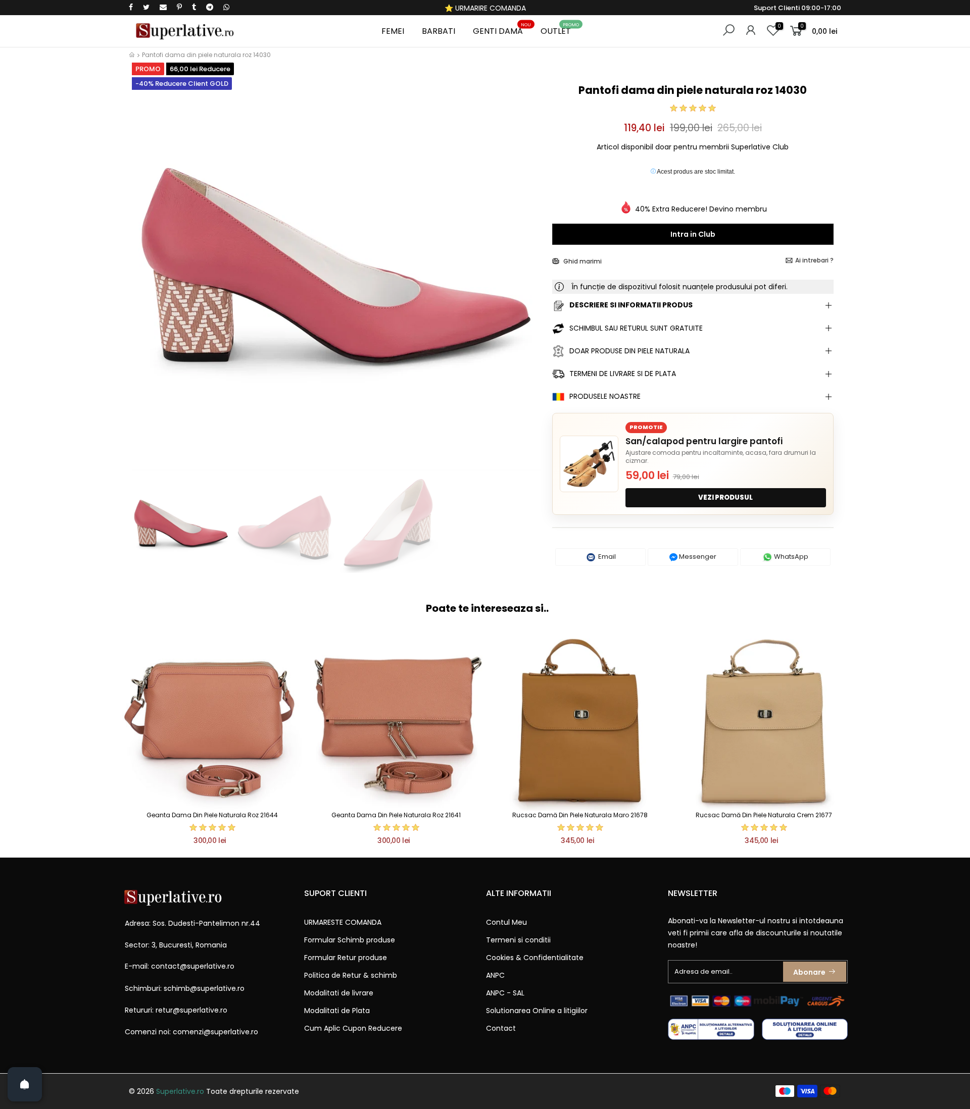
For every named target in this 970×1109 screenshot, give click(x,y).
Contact (501, 1028)
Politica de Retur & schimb (350, 975)
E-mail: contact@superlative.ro (179, 966)
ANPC (495, 975)
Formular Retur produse (345, 958)
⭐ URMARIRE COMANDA (485, 8)
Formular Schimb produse (349, 940)
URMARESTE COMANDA (342, 922)
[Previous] (146, 276)
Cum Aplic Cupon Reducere (353, 1028)
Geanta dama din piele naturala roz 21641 (396, 815)
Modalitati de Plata (337, 1011)
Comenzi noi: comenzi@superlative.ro (191, 1032)
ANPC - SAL (505, 993)
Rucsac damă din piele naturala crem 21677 (764, 815)
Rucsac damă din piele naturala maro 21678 (580, 815)
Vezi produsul (725, 497)
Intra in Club (692, 234)
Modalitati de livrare (338, 993)
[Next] (527, 276)
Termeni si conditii (518, 940)
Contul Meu (506, 922)
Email (606, 556)
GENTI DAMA (502, 29)
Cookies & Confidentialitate (535, 958)
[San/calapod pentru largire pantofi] (589, 464)
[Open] (25, 1084)
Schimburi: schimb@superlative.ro (185, 988)
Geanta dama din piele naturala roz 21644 (212, 815)
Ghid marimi (582, 261)
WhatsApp (790, 556)
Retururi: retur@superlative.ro (176, 1010)
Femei (392, 31)
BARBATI (438, 31)
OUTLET (560, 29)
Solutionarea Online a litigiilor (537, 1011)
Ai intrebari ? (814, 260)
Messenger (696, 556)
